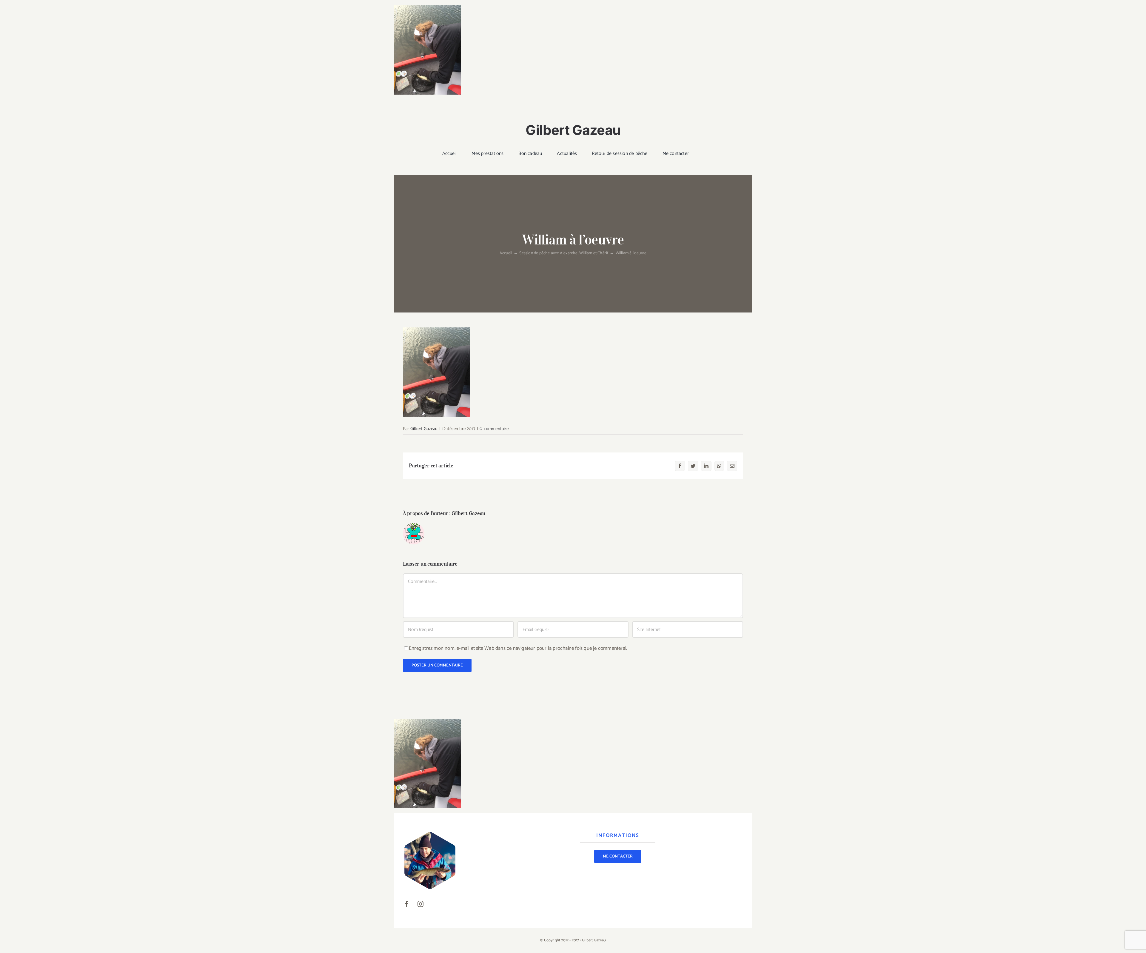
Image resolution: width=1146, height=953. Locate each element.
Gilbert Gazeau (424, 428)
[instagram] (420, 904)
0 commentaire (494, 428)
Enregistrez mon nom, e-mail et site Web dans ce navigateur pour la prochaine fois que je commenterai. (518, 648)
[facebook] (406, 904)
